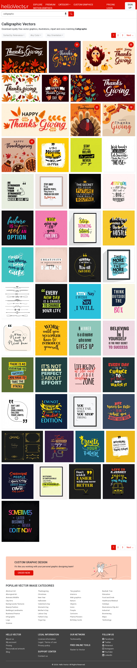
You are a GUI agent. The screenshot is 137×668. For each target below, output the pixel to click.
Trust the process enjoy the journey (58, 435)
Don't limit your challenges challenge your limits (15, 398)
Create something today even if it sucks (17, 251)
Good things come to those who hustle (118, 215)
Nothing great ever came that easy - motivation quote (120, 435)
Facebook (109, 639)
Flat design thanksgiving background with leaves (20, 79)
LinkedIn (108, 655)
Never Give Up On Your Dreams (50, 213)
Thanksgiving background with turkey (100, 43)
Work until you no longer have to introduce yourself (51, 325)
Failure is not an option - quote (17, 213)
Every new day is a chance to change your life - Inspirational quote (50, 289)
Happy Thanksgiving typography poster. (21, 106)
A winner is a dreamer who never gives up (82, 325)
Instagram (109, 649)
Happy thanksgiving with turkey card (54, 79)
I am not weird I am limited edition (48, 398)
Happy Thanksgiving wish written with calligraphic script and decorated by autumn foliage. (23, 46)
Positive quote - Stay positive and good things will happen (52, 142)
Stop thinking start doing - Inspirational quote (82, 215)
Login (109, 8)
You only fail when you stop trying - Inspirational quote (82, 398)
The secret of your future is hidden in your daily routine (82, 178)
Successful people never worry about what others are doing (17, 468)
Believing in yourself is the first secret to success (118, 325)
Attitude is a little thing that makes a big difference (116, 178)
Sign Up (130, 6)
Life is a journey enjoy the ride (118, 466)
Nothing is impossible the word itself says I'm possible (51, 468)
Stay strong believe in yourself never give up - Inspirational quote (85, 143)
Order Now (24, 573)
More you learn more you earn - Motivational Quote (118, 251)
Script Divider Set (11, 286)
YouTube (108, 652)
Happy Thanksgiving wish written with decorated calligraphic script (62, 46)
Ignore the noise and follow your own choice (83, 251)
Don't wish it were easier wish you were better (84, 468)
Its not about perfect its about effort (50, 361)
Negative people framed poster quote (51, 178)
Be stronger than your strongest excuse (17, 178)
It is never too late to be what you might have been (117, 398)
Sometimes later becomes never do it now (20, 505)
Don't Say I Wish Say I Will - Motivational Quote (83, 288)
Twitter (107, 642)
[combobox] (14, 35)
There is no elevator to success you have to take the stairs (17, 361)
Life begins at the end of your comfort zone (84, 361)
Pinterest (108, 645)
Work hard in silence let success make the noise (115, 142)
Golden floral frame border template (19, 433)
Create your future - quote (88, 433)
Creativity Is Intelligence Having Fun (51, 251)
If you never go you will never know (16, 325)
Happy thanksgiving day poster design (117, 108)
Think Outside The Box (114, 286)
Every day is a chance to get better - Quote (117, 361)
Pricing (110, 4)
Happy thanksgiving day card (85, 77)
